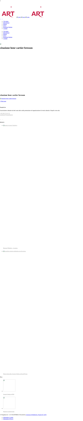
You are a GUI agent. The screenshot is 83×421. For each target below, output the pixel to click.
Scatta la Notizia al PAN (8, 394)
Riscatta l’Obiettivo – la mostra (10, 248)
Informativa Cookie (8, 417)
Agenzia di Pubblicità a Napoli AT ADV (36, 414)
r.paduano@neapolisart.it (6, 115)
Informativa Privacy (8, 419)
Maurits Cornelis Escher (8, 411)
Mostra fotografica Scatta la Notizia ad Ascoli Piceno (15, 374)
